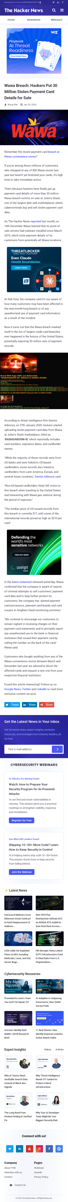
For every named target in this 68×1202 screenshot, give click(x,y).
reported (36, 221)
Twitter (26, 689)
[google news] (58, 1148)
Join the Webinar (22, 872)
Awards (38, 1172)
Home (11, 19)
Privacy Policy (41, 1177)
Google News (12, 689)
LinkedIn (41, 689)
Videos (47, 1049)
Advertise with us (13, 1172)
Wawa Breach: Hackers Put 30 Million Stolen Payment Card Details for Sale (30, 91)
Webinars (56, 19)
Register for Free (22, 820)
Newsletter (33, 19)
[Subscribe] (57, 749)
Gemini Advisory (45, 476)
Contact (8, 1177)
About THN (10, 1168)
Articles (59, 1049)
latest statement (22, 582)
